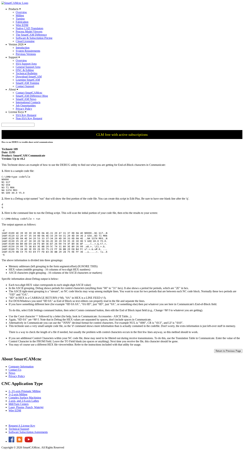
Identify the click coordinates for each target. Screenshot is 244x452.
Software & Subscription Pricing (34, 37)
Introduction (22, 47)
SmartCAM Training (27, 83)
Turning (20, 18)
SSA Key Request (26, 115)
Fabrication (22, 21)
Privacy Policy (24, 108)
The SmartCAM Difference (31, 34)
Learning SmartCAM (28, 79)
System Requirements (28, 50)
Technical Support (19, 428)
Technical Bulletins (26, 73)
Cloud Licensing (25, 41)
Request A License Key (22, 425)
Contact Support (25, 86)
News (12, 372)
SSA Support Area (26, 63)
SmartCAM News (26, 99)
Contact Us (15, 369)
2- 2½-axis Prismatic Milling (25, 391)
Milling (20, 15)
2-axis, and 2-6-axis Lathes (24, 400)
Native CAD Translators (29, 28)
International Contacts (28, 102)
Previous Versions (26, 54)
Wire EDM (22, 25)
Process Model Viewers (29, 31)
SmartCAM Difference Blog (32, 95)
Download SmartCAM (29, 76)
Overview (21, 12)
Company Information (21, 366)
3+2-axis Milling (18, 394)
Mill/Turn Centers (19, 404)
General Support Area (28, 66)
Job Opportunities (26, 105)
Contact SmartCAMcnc (29, 92)
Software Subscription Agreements (28, 432)
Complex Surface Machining (25, 397)
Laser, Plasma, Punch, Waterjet (26, 407)
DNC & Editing (25, 70)
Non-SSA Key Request (29, 118)
